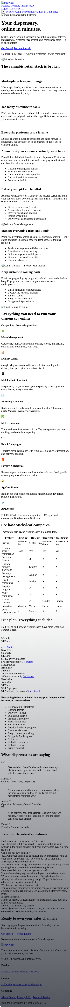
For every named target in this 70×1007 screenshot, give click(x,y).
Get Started (15, 8)
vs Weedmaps (35, 984)
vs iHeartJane (20, 984)
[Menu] (22, 9)
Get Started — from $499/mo (16, 933)
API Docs (33, 971)
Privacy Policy (24, 997)
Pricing (24, 5)
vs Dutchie (6, 984)
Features (5, 5)
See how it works (22, 48)
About (4, 997)
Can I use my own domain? (16, 852)
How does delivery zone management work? (25, 870)
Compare (15, 5)
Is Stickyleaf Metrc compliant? (17, 861)
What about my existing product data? (21, 885)
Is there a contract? (11, 896)
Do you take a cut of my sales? (17, 905)
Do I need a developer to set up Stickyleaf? (24, 841)
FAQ (31, 5)
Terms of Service (41, 997)
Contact (12, 997)
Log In (4, 8)
